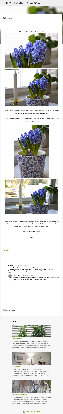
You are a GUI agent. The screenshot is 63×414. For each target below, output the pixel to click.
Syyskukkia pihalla (17, 338)
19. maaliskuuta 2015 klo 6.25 (28, 275)
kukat (6, 250)
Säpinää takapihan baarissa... (19, 394)
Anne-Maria (16, 275)
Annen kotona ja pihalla (22, 2)
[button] (4, 23)
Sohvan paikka (16, 366)
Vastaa (10, 284)
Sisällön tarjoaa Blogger (32, 411)
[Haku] (43, 3)
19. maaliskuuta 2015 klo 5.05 (22, 265)
